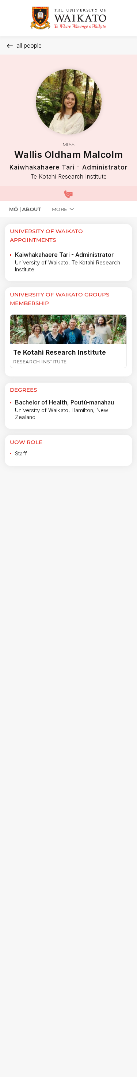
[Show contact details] (68, 193)
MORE (60, 209)
